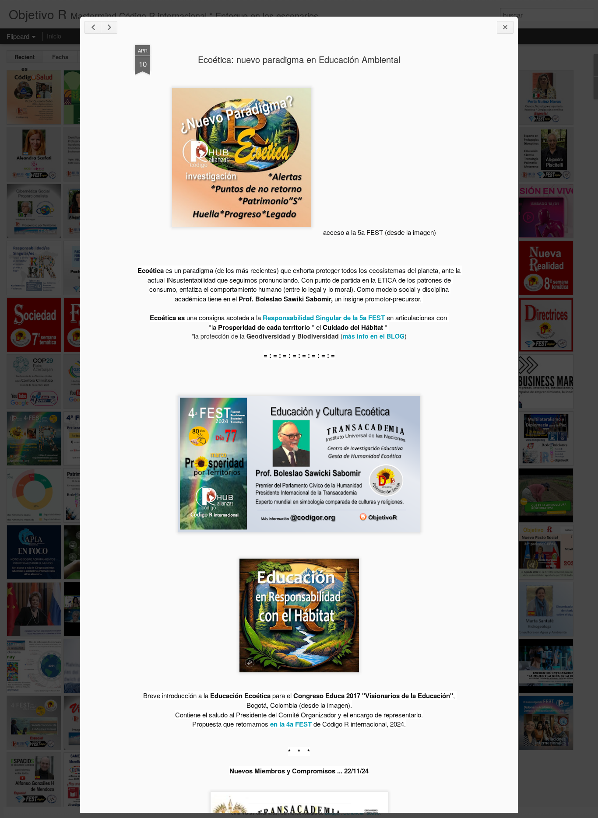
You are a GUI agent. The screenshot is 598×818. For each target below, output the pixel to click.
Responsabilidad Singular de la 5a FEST (324, 317)
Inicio (54, 35)
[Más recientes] (92, 27)
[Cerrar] (505, 27)
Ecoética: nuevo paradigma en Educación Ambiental (299, 59)
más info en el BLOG (374, 336)
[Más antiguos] (109, 27)
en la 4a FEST (291, 724)
